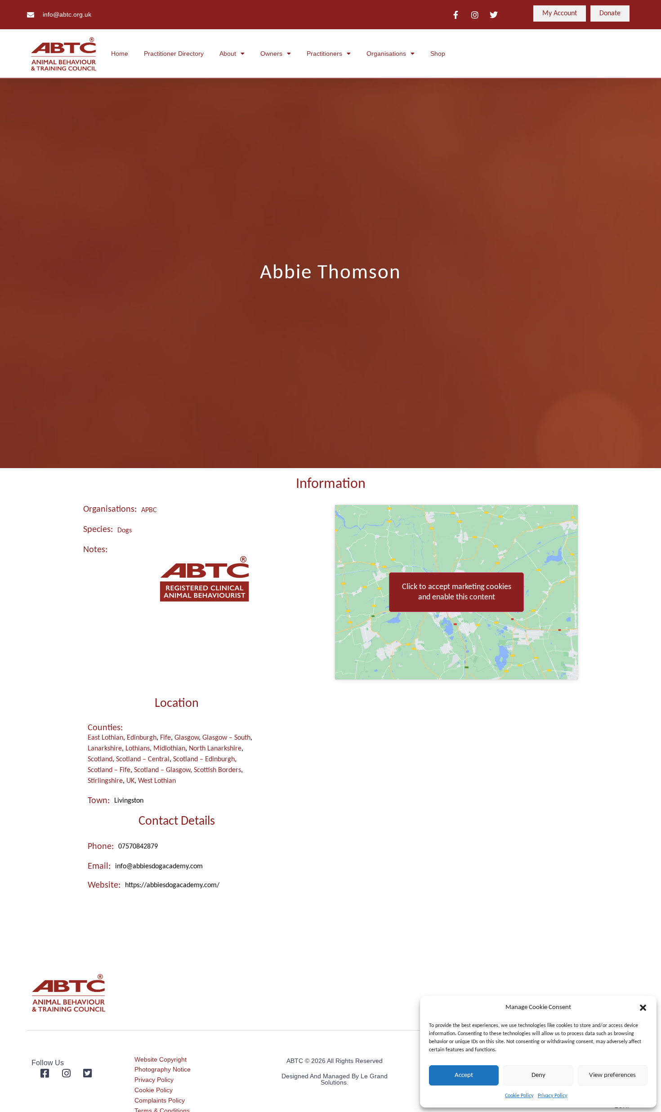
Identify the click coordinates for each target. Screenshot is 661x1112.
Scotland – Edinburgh (204, 759)
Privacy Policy (552, 1096)
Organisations (386, 53)
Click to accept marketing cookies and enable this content (456, 592)
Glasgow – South (226, 737)
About (227, 53)
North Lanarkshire (215, 748)
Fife (165, 737)
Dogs (124, 530)
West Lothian (157, 781)
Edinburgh (141, 737)
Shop (437, 53)
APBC (149, 510)
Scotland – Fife (109, 770)
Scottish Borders (217, 770)
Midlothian (169, 748)
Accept (464, 1075)
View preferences (612, 1075)
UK (130, 781)
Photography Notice (162, 1069)
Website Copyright (160, 1059)
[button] (643, 1007)
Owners (271, 53)
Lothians (137, 748)
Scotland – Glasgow (162, 770)
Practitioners (324, 53)
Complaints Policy (159, 1100)
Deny (538, 1075)
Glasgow (186, 737)
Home (119, 53)
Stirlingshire (105, 781)
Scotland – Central (143, 759)
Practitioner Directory (174, 53)
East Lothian (105, 737)
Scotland (100, 759)
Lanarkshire (105, 748)
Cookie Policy (519, 1096)
